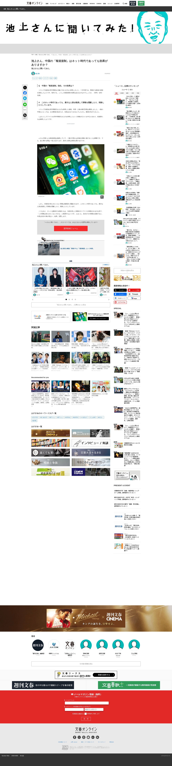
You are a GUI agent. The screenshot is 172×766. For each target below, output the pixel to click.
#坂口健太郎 (43, 417)
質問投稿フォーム (71, 228)
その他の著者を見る (86, 664)
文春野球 (116, 3)
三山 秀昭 (130, 172)
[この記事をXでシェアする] (25, 88)
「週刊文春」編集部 (132, 215)
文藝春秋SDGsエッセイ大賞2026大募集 (100, 395)
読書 (104, 3)
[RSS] (97, 737)
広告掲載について (62, 742)
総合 (131, 89)
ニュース (35, 78)
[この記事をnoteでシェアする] (24, 110)
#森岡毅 (34, 420)
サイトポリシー (102, 742)
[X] (79, 737)
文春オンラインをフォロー (99, 318)
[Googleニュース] (88, 737)
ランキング (53, 3)
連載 (73, 3)
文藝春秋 (85, 3)
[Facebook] (74, 737)
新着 (47, 3)
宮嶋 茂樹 (130, 242)
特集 (67, 3)
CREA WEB (14, 755)
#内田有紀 (68, 417)
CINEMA (98, 3)
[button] (66, 299)
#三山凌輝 (92, 417)
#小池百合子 (84, 417)
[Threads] (83, 737)
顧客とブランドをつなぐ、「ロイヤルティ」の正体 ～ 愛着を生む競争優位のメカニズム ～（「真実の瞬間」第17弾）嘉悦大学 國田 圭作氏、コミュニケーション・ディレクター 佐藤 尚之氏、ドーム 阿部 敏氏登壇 (60, 400)
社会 (51, 78)
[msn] (93, 737)
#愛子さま (60, 417)
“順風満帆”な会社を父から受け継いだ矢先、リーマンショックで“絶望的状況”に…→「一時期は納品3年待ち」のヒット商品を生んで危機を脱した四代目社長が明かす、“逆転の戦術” (81, 399)
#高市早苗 (35, 417)
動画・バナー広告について (87, 742)
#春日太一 (100, 417)
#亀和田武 (75, 417)
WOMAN (92, 3)
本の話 (22, 755)
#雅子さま (52, 417)
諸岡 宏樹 (130, 107)
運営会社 (111, 742)
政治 (40, 78)
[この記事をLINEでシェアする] (25, 105)
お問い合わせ (74, 742)
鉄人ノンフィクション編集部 (133, 124)
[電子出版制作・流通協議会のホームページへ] (65, 748)
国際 (55, 78)
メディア (46, 78)
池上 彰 (37, 73)
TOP (32, 54)
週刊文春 (78, 3)
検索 (126, 3)
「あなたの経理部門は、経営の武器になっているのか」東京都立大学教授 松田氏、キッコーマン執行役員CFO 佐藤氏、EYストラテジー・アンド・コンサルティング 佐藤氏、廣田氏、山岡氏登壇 (40, 400)
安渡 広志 (127, 226)
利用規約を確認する (78, 713)
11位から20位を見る (127, 270)
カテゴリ (60, 3)
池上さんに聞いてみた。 (17, 9)
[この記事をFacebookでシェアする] (25, 93)
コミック (110, 3)
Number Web (5, 755)
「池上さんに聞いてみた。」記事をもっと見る (71, 305)
